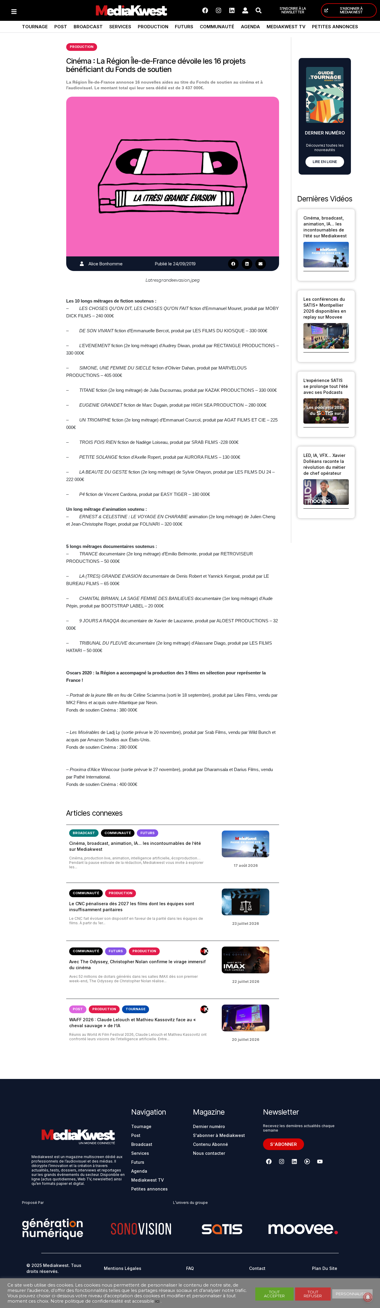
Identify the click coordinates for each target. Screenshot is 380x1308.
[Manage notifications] (368, 1297)
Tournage (35, 26)
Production (153, 26)
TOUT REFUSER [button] (313, 1294)
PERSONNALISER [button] (352, 1293)
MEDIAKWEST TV (286, 26)
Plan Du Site (324, 1268)
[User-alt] (245, 10)
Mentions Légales (122, 1268)
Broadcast (88, 26)
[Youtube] (319, 1161)
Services (120, 26)
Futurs (184, 26)
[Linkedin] (232, 10)
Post (60, 26)
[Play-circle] (307, 1161)
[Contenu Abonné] (204, 951)
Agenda (250, 26)
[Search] (259, 10)
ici (157, 1301)
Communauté (217, 26)
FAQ (190, 1268)
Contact (257, 1268)
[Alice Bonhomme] (82, 263)
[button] (233, 264)
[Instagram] (218, 10)
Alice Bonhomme (105, 264)
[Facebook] (205, 10)
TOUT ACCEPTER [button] (274, 1294)
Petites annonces (335, 26)
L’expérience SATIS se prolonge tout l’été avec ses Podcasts (325, 386)
